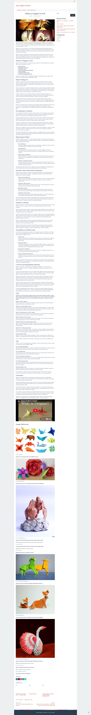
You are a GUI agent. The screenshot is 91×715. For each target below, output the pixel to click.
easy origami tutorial (23, 5)
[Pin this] (21, 679)
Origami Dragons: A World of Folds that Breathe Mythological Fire (48, 695)
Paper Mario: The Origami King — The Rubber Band (21, 694)
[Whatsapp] (25, 679)
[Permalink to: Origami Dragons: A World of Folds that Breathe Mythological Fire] (49, 689)
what (31, 699)
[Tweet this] (19, 679)
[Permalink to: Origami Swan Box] (35, 689)
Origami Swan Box (32, 693)
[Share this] (17, 679)
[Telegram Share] (23, 679)
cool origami (59, 37)
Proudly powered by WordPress (42, 712)
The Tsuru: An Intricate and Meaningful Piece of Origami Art (24, 704)
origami (28, 699)
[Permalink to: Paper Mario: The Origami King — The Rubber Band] (22, 689)
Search (58, 13)
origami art (21, 699)
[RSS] (74, 1)
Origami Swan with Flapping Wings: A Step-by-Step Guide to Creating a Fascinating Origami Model (45, 704)
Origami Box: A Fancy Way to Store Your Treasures (66, 32)
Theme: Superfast (51, 712)
